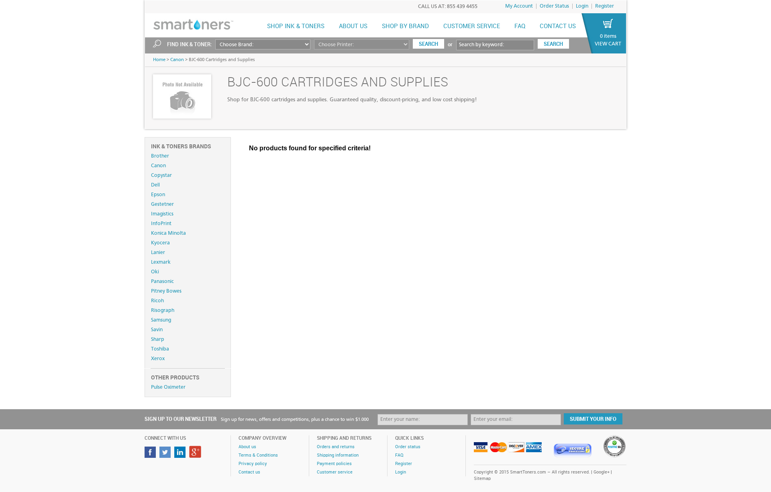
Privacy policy (253, 463)
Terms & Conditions (258, 455)
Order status (407, 447)
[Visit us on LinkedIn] (181, 455)
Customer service (335, 472)
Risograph (162, 310)
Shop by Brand (405, 26)
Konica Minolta (168, 233)
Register (604, 6)
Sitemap (482, 478)
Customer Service (471, 26)
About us (353, 26)
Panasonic (162, 281)
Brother (160, 156)
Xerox (158, 358)
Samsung (161, 320)
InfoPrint (161, 223)
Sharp (157, 339)
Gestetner (162, 204)
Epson (158, 194)
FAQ (519, 26)
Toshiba (160, 349)
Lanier (158, 252)
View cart (608, 44)
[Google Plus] (196, 455)
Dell (155, 185)
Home (159, 59)
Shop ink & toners (295, 26)
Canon (177, 59)
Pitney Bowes (166, 291)
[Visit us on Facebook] (151, 455)
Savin (157, 329)
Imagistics (162, 214)
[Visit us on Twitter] (166, 455)
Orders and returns (336, 447)
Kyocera (160, 243)
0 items (608, 36)
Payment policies (334, 463)
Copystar (161, 175)
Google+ (602, 472)
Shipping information (338, 455)
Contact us (558, 26)
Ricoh (157, 300)
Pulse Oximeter (168, 387)
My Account (519, 6)
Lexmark (161, 262)
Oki (155, 272)
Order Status (554, 6)
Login (582, 6)
